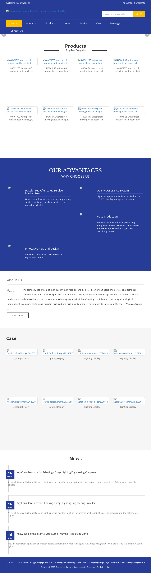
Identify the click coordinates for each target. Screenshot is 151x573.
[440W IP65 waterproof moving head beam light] (22, 61)
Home (14, 23)
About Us (31, 23)
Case (98, 23)
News (67, 23)
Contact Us (139, 2)
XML (108, 567)
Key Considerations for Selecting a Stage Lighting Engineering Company (56, 472)
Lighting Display (21, 358)
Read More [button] (17, 315)
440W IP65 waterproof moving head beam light (21, 70)
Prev (3, 34)
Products (50, 23)
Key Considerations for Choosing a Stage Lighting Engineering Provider (56, 503)
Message (115, 23)
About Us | (128, 2)
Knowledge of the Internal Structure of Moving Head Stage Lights (52, 533)
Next (147, 34)
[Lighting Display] (22, 352)
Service (83, 23)
